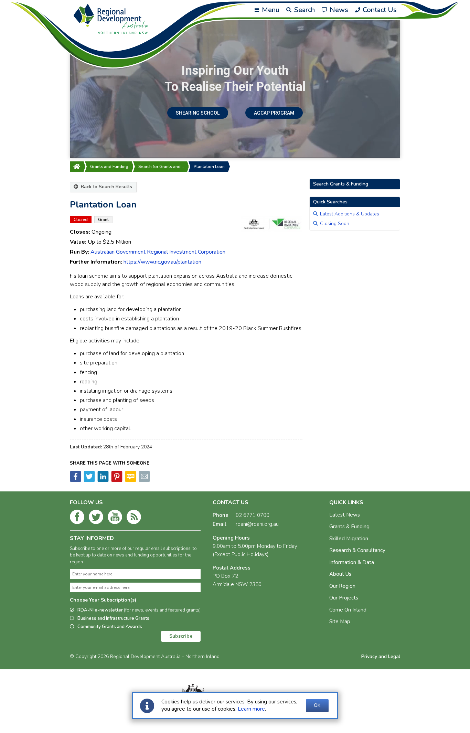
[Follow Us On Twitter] (96, 518)
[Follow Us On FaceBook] (77, 518)
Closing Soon (334, 223)
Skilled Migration (348, 538)
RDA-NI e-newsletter (139, 610)
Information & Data (351, 562)
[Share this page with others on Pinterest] (116, 480)
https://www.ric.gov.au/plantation (162, 262)
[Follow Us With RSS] (134, 518)
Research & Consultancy (357, 550)
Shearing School (198, 113)
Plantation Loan (209, 166)
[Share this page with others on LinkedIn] (102, 480)
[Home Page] (77, 166)
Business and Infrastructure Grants (113, 618)
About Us (340, 574)
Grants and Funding (109, 166)
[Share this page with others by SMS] (130, 480)
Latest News (344, 514)
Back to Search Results (105, 186)
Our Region (342, 586)
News (338, 10)
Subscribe (180, 636)
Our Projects (343, 597)
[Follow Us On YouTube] (115, 518)
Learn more (251, 708)
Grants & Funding (349, 526)
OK (317, 705)
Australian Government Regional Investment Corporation (157, 252)
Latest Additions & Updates (349, 214)
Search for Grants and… (161, 166)
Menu (269, 10)
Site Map (339, 621)
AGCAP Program (274, 113)
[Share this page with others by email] (144, 480)
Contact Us (379, 10)
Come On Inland (347, 609)
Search (303, 10)
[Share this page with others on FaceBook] (75, 480)
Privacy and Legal (380, 656)
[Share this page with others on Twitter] (89, 480)
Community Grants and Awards (109, 627)
